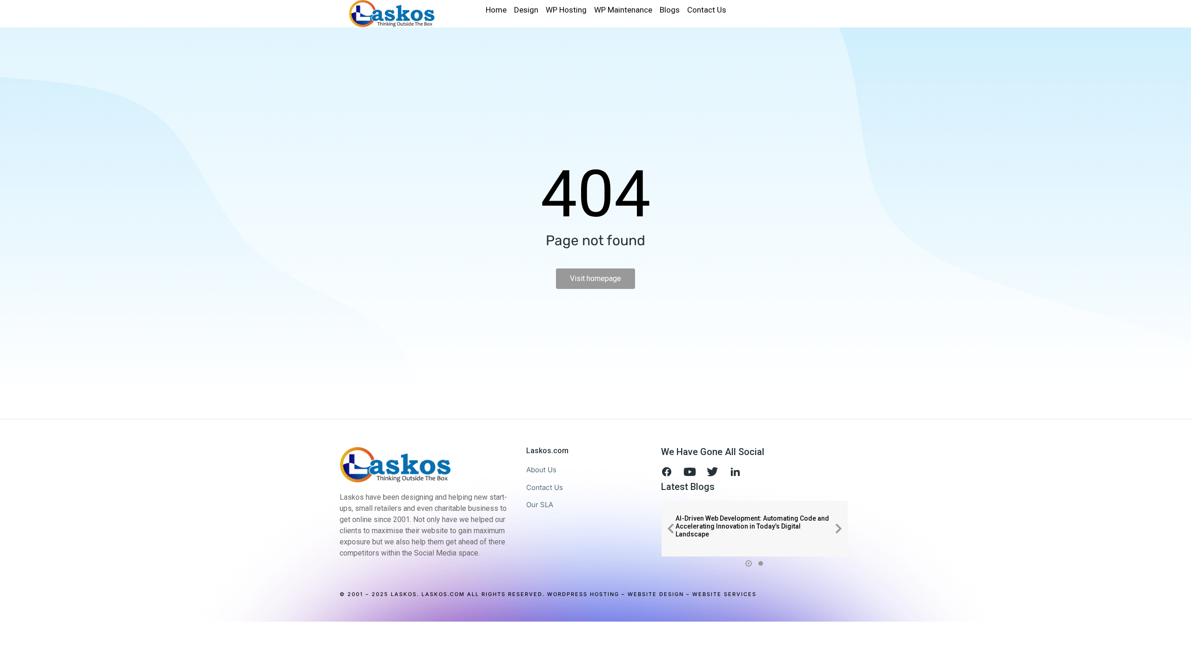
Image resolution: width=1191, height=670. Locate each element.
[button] (670, 528)
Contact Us (706, 9)
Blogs (670, 9)
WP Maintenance (623, 9)
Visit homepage (595, 278)
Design (526, 9)
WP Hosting (566, 9)
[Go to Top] (1177, 656)
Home (496, 9)
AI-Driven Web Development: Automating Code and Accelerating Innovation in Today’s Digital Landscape (752, 526)
